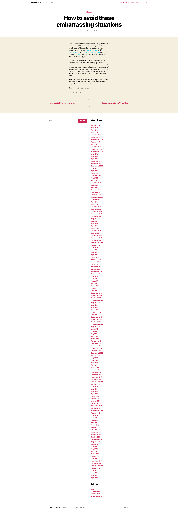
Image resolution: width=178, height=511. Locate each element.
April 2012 (94, 422)
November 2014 (96, 348)
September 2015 (97, 324)
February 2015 (96, 341)
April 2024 (94, 159)
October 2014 (96, 351)
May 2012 (94, 420)
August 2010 (95, 468)
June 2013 (94, 389)
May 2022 (94, 178)
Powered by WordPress (78, 507)
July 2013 (94, 386)
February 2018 (96, 259)
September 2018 (97, 243)
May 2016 (94, 307)
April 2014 (94, 365)
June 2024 (95, 154)
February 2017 (96, 288)
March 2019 (95, 228)
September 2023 (97, 166)
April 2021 (94, 187)
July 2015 (94, 329)
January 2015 (96, 343)
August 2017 (95, 274)
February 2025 (96, 147)
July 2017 (94, 276)
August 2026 (95, 125)
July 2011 (94, 444)
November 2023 (96, 163)
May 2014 (94, 362)
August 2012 (95, 413)
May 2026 (94, 127)
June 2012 (94, 418)
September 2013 (97, 382)
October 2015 (96, 322)
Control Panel (79, 92)
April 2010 (94, 478)
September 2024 (97, 151)
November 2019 (96, 214)
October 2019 (96, 216)
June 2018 (94, 250)
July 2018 (94, 247)
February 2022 (96, 183)
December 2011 (96, 432)
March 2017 (95, 286)
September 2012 (97, 410)
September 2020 (97, 197)
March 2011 (95, 454)
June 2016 (94, 305)
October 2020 (96, 195)
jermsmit (85, 30)
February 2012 (96, 427)
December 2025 (96, 137)
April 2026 (94, 130)
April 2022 (94, 180)
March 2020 (95, 204)
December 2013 (96, 375)
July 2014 (94, 358)
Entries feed (95, 491)
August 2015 (95, 327)
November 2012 (96, 406)
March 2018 (95, 257)
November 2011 (96, 434)
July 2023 (94, 168)
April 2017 (94, 283)
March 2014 (95, 367)
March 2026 (95, 132)
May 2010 (94, 475)
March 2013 (95, 396)
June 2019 (94, 221)
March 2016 (95, 310)
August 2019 (95, 219)
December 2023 (96, 161)
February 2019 (96, 231)
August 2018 (95, 245)
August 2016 (95, 303)
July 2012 (94, 415)
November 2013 (96, 377)
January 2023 (96, 175)
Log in (93, 489)
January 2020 (96, 209)
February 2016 (96, 312)
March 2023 (95, 173)
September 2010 (97, 466)
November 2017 (96, 267)
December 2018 (96, 235)
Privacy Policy (143, 2)
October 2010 (96, 463)
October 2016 (96, 298)
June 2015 (94, 331)
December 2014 (96, 346)
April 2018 (94, 255)
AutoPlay (73, 92)
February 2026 (96, 135)
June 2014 (94, 360)
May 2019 (94, 223)
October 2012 (96, 408)
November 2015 (96, 319)
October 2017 (96, 269)
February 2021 (96, 190)
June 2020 (95, 199)
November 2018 (96, 238)
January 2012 (96, 430)
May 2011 (94, 449)
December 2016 (96, 293)
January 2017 (96, 291)
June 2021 (94, 185)
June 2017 (94, 279)
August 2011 (95, 442)
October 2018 (96, 240)
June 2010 (94, 473)
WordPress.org (96, 496)
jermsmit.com (36, 3)
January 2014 (96, 372)
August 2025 (95, 142)
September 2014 (97, 353)
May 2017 (94, 281)
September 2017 (97, 271)
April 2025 (94, 144)
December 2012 (96, 403)
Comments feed (96, 494)
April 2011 (94, 451)
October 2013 (96, 379)
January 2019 (96, 233)
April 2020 (94, 202)
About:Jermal (134, 2)
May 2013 (94, 391)
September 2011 (97, 439)
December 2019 (96, 211)
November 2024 (96, 149)
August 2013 (95, 384)
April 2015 (94, 336)
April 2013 (94, 394)
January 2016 (96, 315)
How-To (89, 11)
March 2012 (95, 425)
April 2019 (94, 226)
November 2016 (96, 295)
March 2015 (95, 339)
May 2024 (94, 156)
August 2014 (95, 355)
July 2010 (94, 470)
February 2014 (96, 370)
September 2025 (97, 139)
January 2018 (96, 262)
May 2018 (94, 252)
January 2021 (96, 192)
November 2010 (96, 461)
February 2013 (96, 398)
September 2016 (97, 300)
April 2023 (94, 171)
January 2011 (95, 458)
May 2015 (94, 334)
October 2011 (95, 437)
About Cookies (124, 2)
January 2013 (96, 401)
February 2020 (96, 207)
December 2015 (96, 317)
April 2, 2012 (95, 30)
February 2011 (96, 456)
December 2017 (96, 264)
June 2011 (94, 446)
